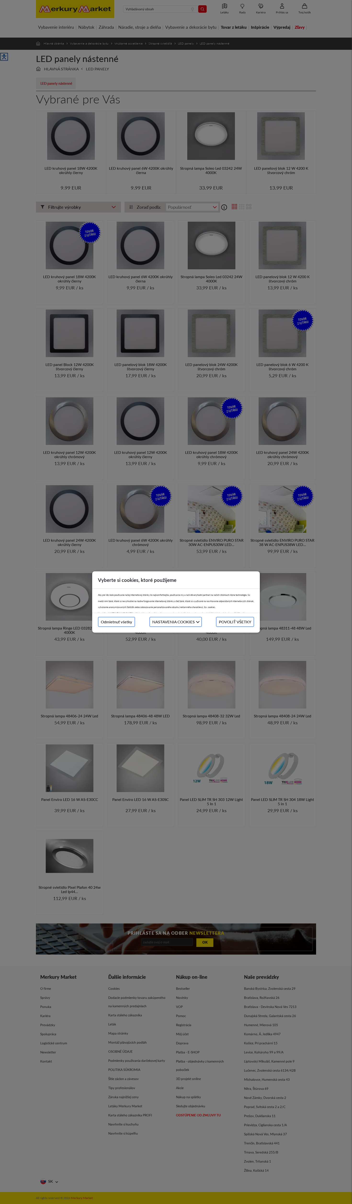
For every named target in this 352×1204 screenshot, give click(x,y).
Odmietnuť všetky (116, 622)
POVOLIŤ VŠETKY (235, 622)
